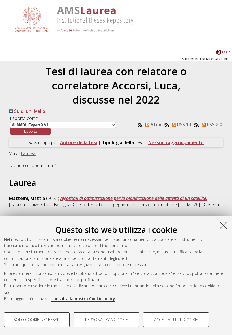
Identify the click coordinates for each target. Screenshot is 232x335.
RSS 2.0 (214, 124)
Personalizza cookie (106, 319)
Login (226, 52)
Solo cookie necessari (37, 319)
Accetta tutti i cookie (176, 319)
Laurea (28, 153)
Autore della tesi (78, 142)
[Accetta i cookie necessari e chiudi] (223, 225)
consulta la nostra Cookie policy (83, 298)
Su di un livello (29, 111)
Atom (156, 124)
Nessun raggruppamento (176, 142)
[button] (30, 131)
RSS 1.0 (184, 124)
